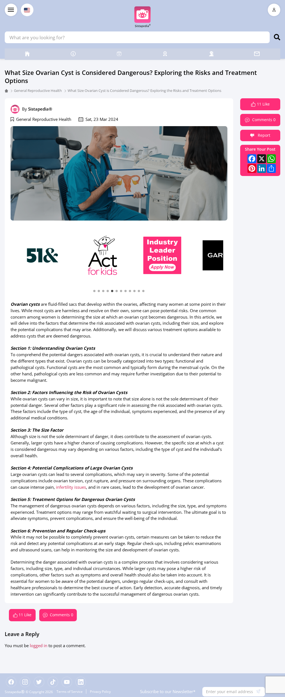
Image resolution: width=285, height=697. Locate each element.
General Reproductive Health (38, 90)
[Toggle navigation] (11, 10)
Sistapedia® (40, 109)
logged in (38, 645)
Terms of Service (69, 691)
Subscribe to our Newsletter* (167, 691)
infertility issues (71, 487)
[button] (94, 290)
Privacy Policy (100, 691)
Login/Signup (274, 10)
